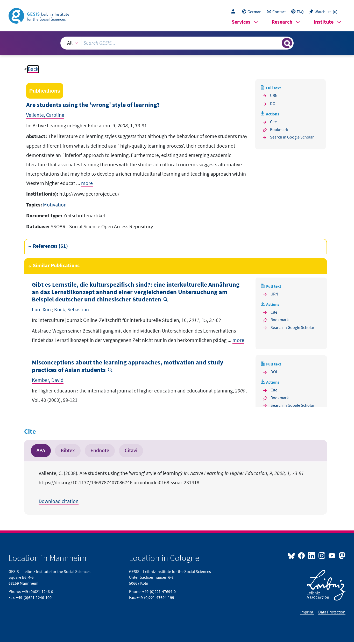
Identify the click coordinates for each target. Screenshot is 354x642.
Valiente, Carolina (45, 115)
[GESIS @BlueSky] (292, 555)
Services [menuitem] (241, 22)
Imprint (307, 612)
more (87, 183)
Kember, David (47, 380)
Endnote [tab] (99, 450)
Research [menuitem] (282, 22)
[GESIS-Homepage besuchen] (39, 15)
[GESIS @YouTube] (332, 555)
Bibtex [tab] (68, 450)
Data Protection (331, 612)
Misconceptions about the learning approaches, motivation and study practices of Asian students (127, 366)
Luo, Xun (41, 309)
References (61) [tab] (50, 246)
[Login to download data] (234, 12)
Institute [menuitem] (324, 22)
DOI (273, 103)
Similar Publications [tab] (56, 265)
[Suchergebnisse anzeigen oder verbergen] (287, 43)
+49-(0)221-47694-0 (159, 591)
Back (33, 69)
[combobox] (177, 43)
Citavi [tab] (131, 450)
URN (274, 95)
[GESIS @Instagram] (322, 555)
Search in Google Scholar (292, 137)
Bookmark (279, 129)
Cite (273, 122)
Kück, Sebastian (71, 309)
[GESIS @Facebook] (302, 555)
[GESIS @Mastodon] (341, 555)
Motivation (55, 205)
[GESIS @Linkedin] (312, 555)
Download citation (59, 501)
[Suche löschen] (277, 43)
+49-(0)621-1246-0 (37, 591)
